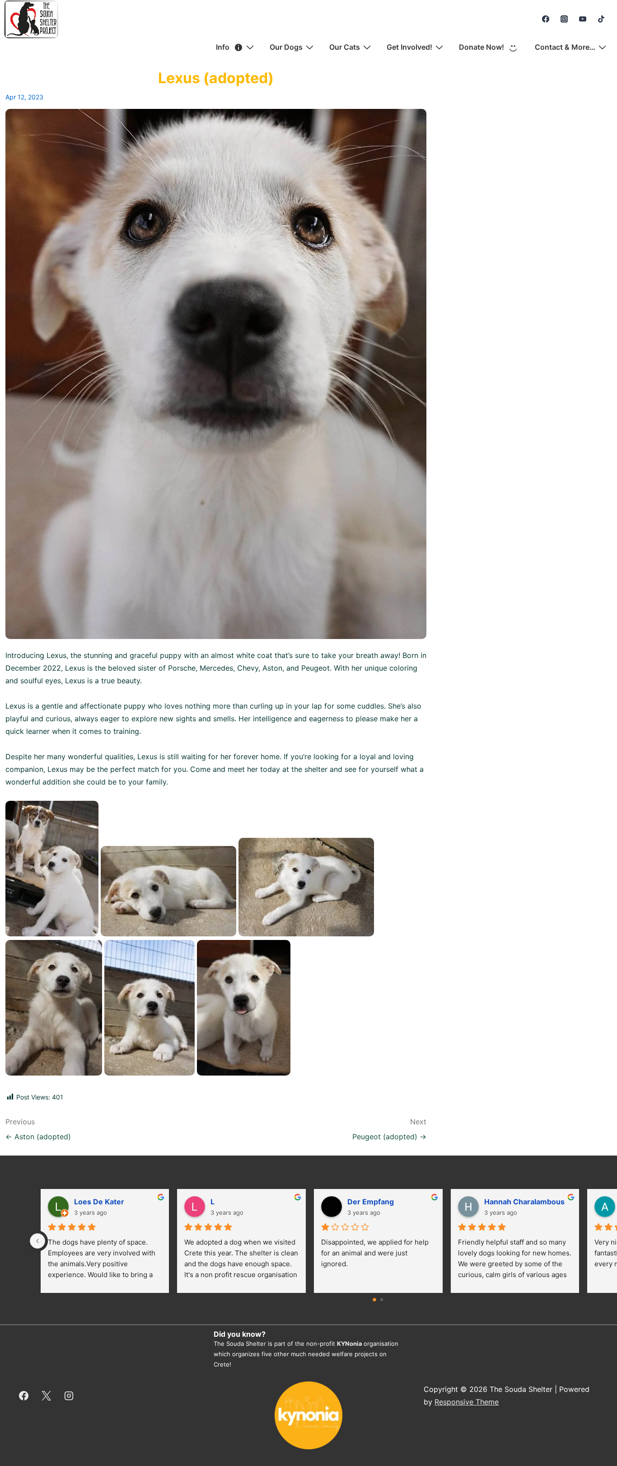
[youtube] (582, 19)
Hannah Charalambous (524, 1201)
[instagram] (564, 19)
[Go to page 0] (375, 1300)
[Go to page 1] (381, 1300)
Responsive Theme (467, 1401)
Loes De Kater (99, 1201)
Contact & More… (565, 47)
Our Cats (344, 47)
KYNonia (349, 1343)
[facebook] (545, 19)
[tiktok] (601, 19)
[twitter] (46, 1395)
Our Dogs (286, 47)
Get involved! (409, 47)
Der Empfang (370, 1201)
